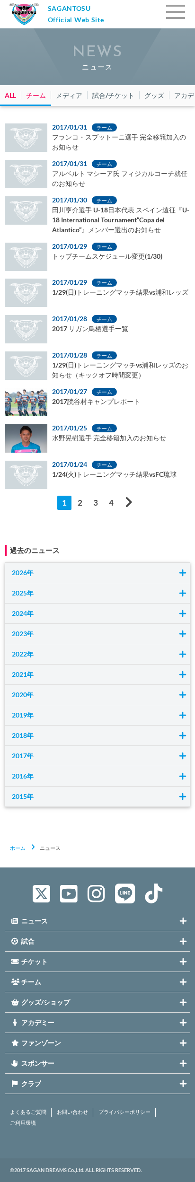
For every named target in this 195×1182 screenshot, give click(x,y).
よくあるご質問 (28, 1112)
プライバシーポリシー (124, 1112)
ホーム (18, 848)
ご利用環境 (23, 1123)
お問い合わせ (72, 1112)
